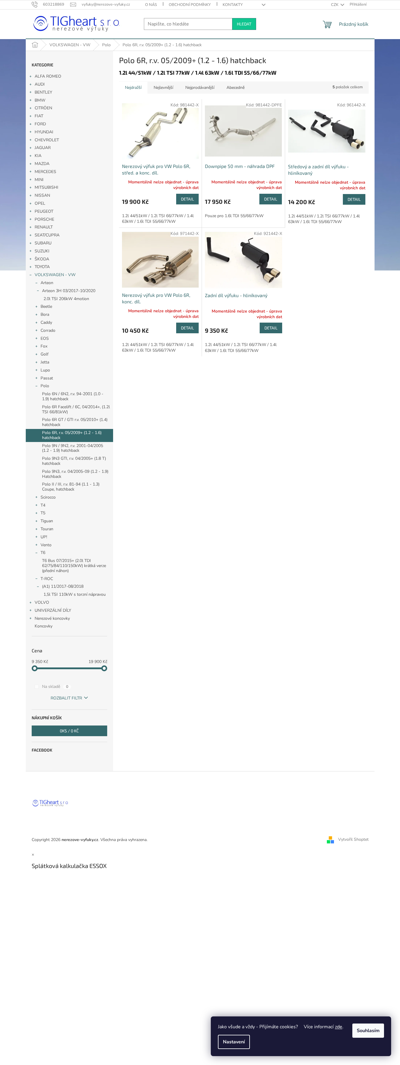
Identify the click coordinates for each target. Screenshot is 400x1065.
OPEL (40, 203)
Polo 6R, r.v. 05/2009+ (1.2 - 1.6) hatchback (72, 435)
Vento (46, 545)
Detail (187, 198)
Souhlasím (368, 1030)
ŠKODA (42, 259)
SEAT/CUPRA (47, 235)
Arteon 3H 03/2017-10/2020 (68, 291)
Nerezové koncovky (52, 618)
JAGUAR (43, 147)
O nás (151, 4)
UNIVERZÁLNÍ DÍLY (53, 610)
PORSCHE (44, 219)
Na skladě (55, 686)
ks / (69, 730)
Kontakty (233, 4)
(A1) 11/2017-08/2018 (62, 586)
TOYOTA (42, 267)
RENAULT (44, 227)
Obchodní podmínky (190, 4)
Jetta (45, 362)
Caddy (46, 322)
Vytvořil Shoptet (353, 839)
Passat (47, 378)
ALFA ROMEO (48, 76)
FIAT (39, 116)
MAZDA (42, 163)
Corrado (48, 330)
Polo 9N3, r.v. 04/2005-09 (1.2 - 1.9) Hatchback (75, 474)
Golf (45, 354)
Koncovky (43, 626)
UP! (44, 537)
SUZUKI (42, 251)
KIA (38, 155)
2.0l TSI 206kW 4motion (66, 299)
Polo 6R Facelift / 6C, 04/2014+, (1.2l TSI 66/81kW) (76, 409)
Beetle (46, 306)
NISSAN (42, 195)
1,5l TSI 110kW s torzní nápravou (75, 594)
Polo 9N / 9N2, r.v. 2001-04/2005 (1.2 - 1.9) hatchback (72, 448)
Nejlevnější (163, 87)
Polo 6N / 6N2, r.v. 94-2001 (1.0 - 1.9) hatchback (72, 396)
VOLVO (42, 602)
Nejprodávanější (199, 87)
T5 (43, 513)
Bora (45, 314)
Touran (47, 529)
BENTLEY (43, 92)
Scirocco (48, 497)
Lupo (45, 370)
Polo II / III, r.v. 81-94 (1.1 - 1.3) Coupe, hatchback (70, 486)
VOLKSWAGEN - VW (55, 275)
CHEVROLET (47, 140)
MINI (39, 179)
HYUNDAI (44, 132)
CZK (335, 4)
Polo (45, 386)
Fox (44, 346)
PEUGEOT (44, 211)
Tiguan (47, 521)
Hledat (244, 23)
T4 (43, 505)
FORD (40, 124)
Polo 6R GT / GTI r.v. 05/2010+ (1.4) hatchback (74, 422)
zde (338, 1027)
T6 (43, 552)
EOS (45, 338)
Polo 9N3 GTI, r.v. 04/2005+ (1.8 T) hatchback (74, 461)
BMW (40, 100)
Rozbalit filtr (66, 698)
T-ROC (47, 579)
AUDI (40, 84)
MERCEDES (45, 171)
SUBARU (43, 243)
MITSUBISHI (46, 187)
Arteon (47, 283)
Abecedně (235, 87)
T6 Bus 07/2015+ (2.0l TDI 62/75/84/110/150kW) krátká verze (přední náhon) (74, 566)
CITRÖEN (43, 108)
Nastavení (234, 1042)
